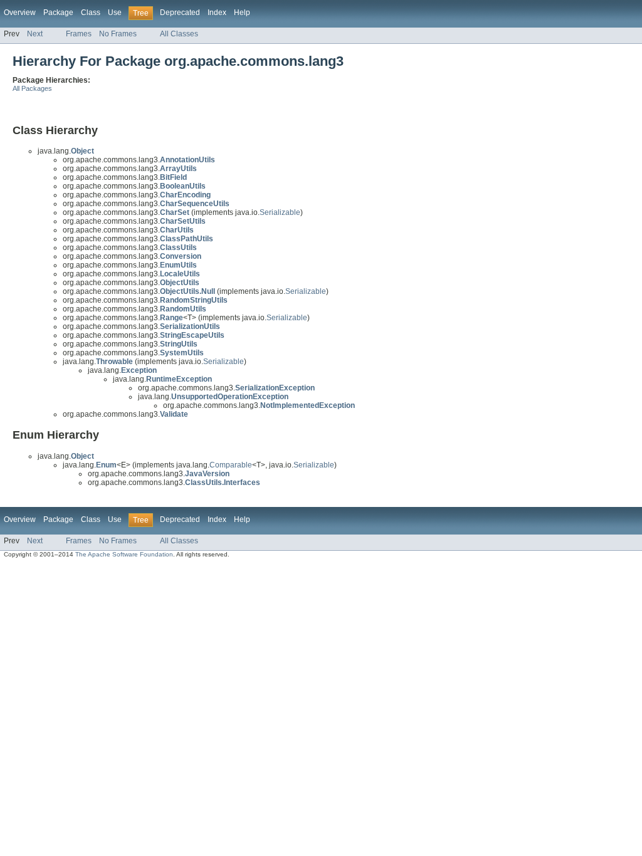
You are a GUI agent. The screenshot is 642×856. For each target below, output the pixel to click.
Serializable (280, 212)
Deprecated (180, 12)
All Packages (32, 88)
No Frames (118, 33)
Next (35, 33)
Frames (79, 33)
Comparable (230, 465)
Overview (20, 12)
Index (217, 12)
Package (58, 12)
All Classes (179, 33)
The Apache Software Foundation (124, 554)
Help (242, 12)
